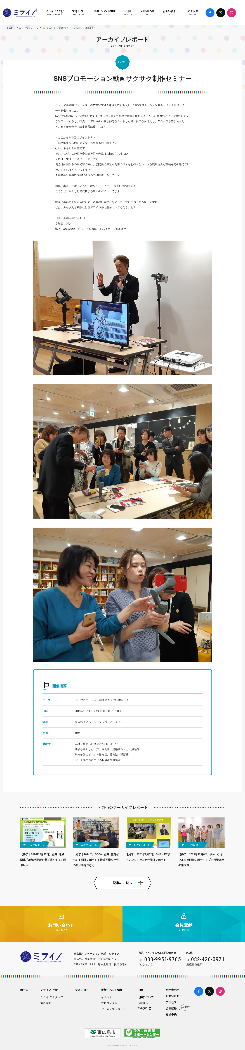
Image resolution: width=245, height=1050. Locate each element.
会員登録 (171, 1008)
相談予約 (171, 1014)
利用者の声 (147, 12)
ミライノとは (55, 12)
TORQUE (143, 1008)
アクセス (192, 12)
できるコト (79, 12)
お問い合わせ (171, 12)
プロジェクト (109, 1003)
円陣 (128, 12)
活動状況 (143, 1003)
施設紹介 (46, 1003)
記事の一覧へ (122, 883)
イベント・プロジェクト (26, 28)
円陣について (146, 997)
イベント (106, 997)
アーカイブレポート (47, 28)
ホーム (24, 989)
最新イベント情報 (105, 12)
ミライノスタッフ (52, 997)
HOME (10, 28)
